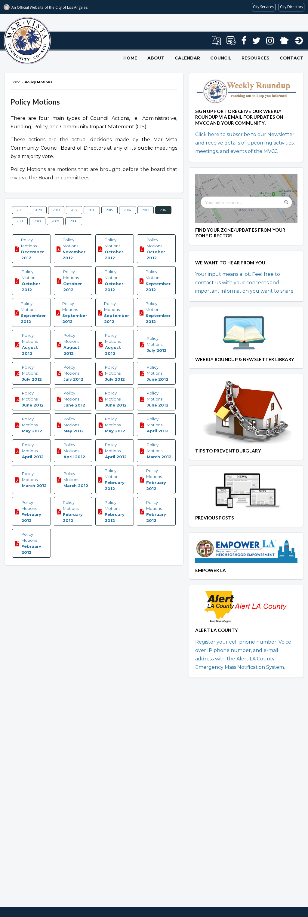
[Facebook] (243, 42)
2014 (127, 210)
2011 (20, 221)
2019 (56, 210)
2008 (73, 221)
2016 (91, 210)
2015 (109, 210)
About (156, 58)
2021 (20, 210)
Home (130, 58)
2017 (74, 210)
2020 (38, 210)
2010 (37, 221)
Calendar (187, 58)
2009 (55, 221)
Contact (291, 58)
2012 (163, 210)
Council (220, 58)
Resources (256, 58)
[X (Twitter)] (256, 42)
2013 (145, 210)
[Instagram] (270, 42)
